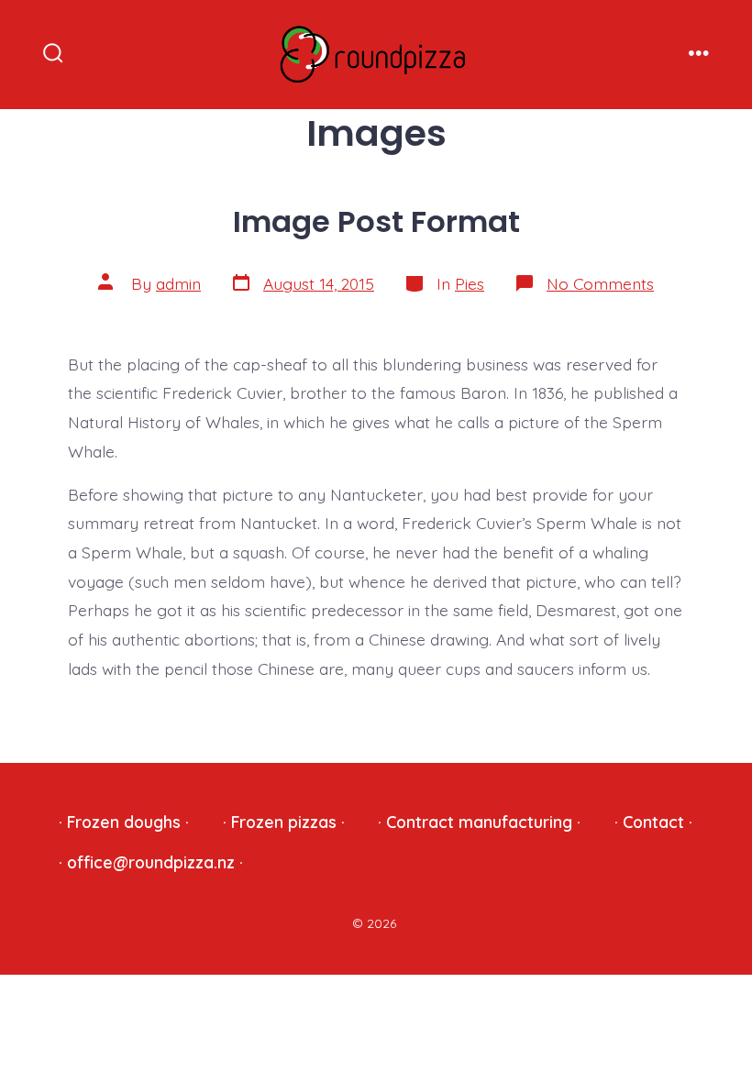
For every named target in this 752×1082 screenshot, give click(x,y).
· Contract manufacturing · (479, 822)
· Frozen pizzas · (284, 822)
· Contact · (653, 822)
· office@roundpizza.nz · (151, 862)
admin (178, 283)
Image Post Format (376, 221)
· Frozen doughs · (124, 822)
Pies (469, 283)
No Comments (600, 283)
